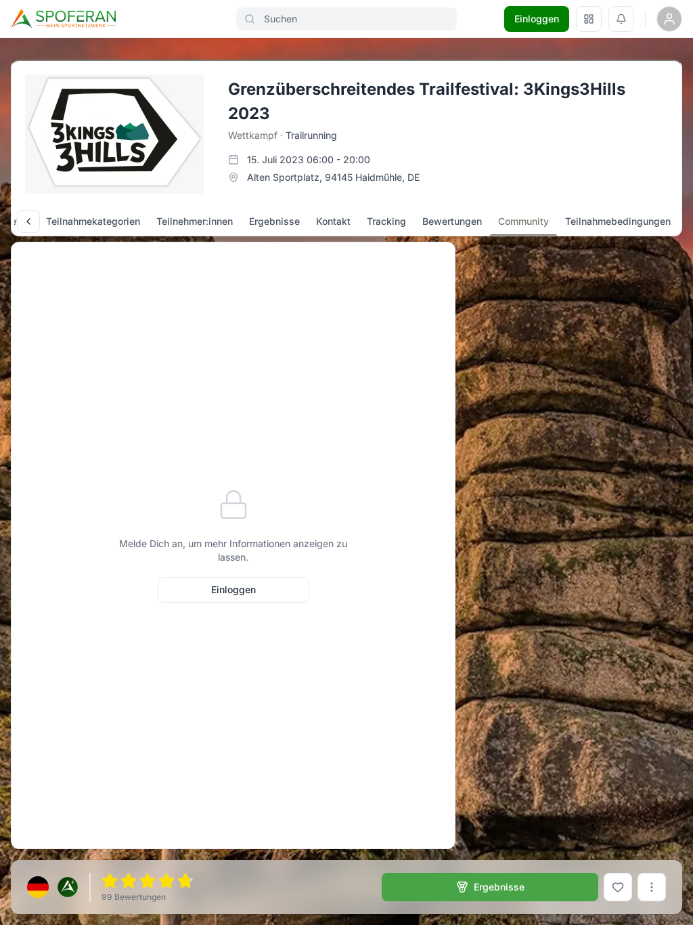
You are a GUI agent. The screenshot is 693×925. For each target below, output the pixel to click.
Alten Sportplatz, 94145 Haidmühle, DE (333, 177)
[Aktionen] (652, 887)
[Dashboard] (589, 19)
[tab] (93, 221)
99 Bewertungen (134, 897)
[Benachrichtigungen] (621, 19)
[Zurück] (28, 221)
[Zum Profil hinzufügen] (618, 887)
